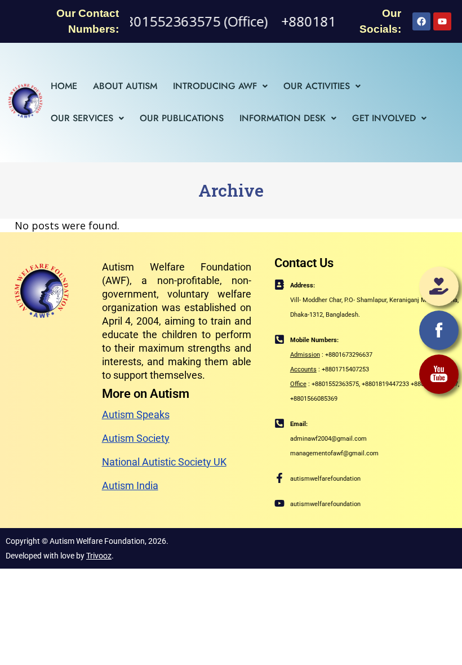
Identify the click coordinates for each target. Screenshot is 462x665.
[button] (220, 86)
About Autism (125, 85)
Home (64, 85)
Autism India (130, 485)
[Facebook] (421, 21)
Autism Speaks (136, 414)
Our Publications (182, 118)
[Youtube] (442, 21)
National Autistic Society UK (164, 462)
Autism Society (136, 438)
